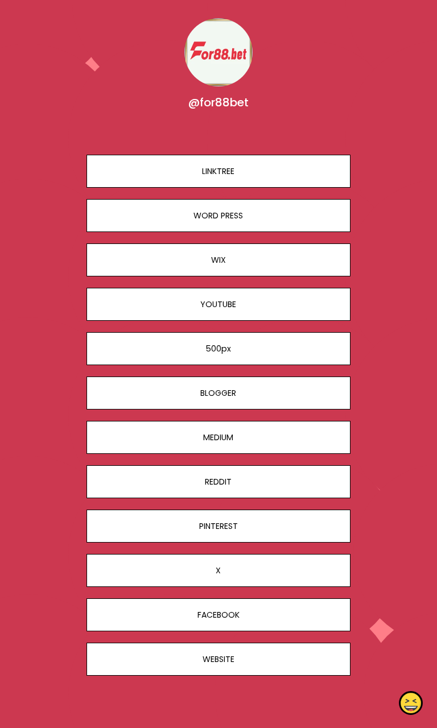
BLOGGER (218, 393)
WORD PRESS (218, 215)
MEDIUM (218, 437)
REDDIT (218, 481)
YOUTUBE (218, 304)
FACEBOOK (218, 615)
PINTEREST (218, 526)
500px (218, 348)
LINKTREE (218, 171)
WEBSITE (218, 659)
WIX (218, 260)
